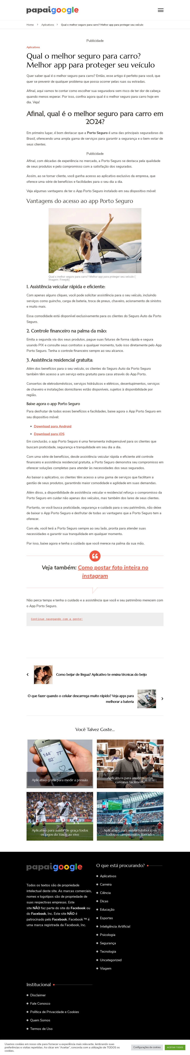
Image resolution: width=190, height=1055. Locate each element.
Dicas (104, 901)
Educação (107, 909)
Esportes (106, 918)
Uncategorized (111, 960)
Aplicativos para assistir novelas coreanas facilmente (130, 780)
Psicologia (107, 935)
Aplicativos (33, 47)
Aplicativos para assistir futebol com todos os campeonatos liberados (130, 832)
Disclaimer (38, 995)
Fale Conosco (40, 1003)
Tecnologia (108, 951)
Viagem (105, 968)
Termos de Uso (41, 1029)
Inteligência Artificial (115, 926)
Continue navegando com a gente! (57, 619)
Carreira (106, 884)
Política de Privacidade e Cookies (54, 1012)
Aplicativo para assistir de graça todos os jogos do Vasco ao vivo (60, 832)
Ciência (105, 893)
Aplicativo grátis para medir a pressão (60, 780)
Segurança (108, 943)
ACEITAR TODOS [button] (175, 1047)
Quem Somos (40, 1020)
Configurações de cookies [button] (147, 1047)
